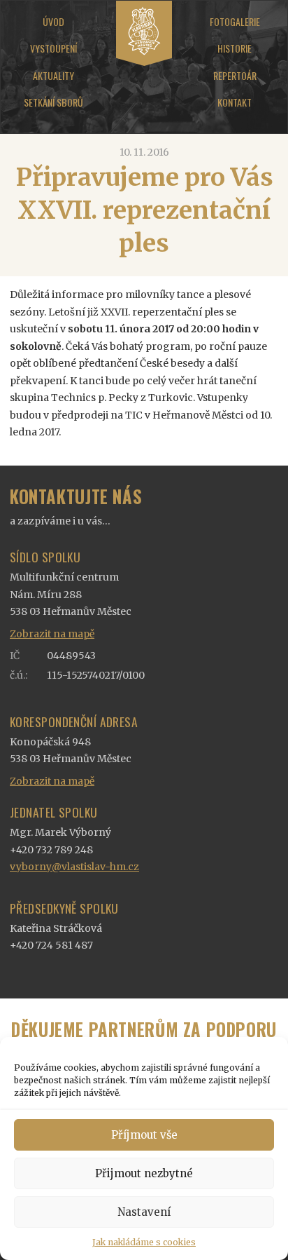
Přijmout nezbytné (144, 1173)
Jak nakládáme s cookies (144, 1242)
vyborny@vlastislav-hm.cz (74, 866)
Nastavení (144, 1212)
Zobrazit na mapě (52, 634)
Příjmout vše (144, 1135)
